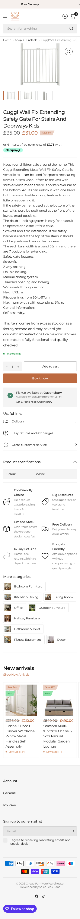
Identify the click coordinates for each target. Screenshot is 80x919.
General (9, 793)
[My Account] (65, 16)
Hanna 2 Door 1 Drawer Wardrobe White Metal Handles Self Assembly (20, 736)
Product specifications (22, 462)
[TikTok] (43, 896)
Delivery (18, 421)
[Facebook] (36, 896)
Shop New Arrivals (16, 674)
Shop (18, 40)
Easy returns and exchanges (32, 433)
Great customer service (29, 445)
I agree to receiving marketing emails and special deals (40, 842)
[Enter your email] (72, 831)
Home (7, 40)
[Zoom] (69, 51)
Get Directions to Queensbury (34, 401)
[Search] (71, 28)
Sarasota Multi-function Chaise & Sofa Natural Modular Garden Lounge (57, 736)
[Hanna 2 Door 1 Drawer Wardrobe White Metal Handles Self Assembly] (21, 700)
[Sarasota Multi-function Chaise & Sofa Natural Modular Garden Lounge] (59, 700)
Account (10, 781)
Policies (9, 805)
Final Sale (31, 40)
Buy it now (40, 378)
